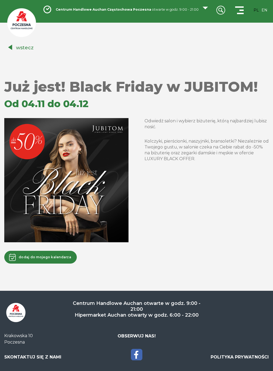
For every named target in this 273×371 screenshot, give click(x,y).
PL (256, 10)
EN (264, 10)
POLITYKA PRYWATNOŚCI (240, 357)
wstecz (25, 48)
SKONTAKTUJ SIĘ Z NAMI (32, 357)
